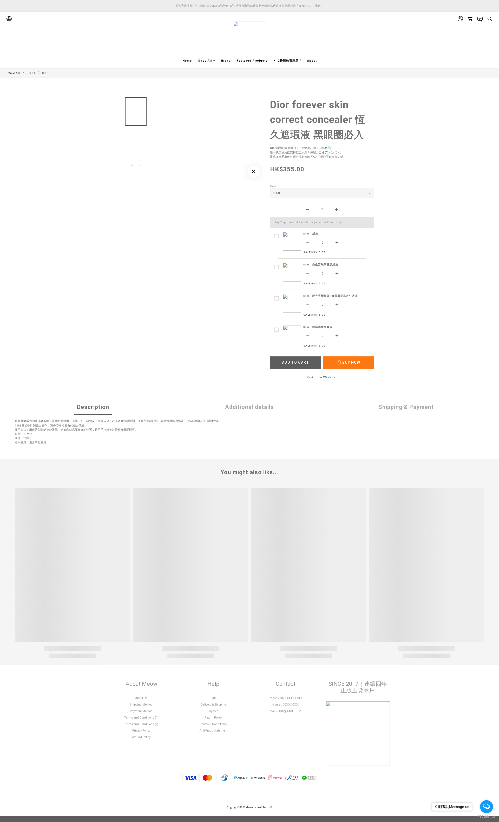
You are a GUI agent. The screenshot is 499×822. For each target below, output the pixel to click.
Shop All (205, 60)
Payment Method (141, 711)
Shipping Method (141, 704)
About (312, 60)
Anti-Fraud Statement (213, 730)
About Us (141, 698)
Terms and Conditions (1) (141, 717)
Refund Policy (141, 737)
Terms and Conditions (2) (141, 724)
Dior (45, 72)
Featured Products (252, 60)
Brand (226, 60)
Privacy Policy (141, 730)
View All (14, 72)
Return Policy (213, 717)
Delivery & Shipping (213, 704)
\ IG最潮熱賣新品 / (287, 60)
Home (187, 60)
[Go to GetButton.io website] (486, 816)
